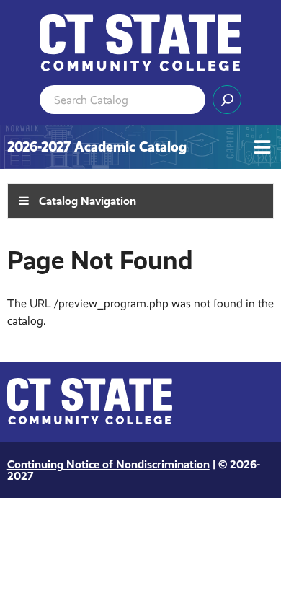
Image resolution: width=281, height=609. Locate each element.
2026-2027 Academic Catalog (97, 147)
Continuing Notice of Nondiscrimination (108, 464)
